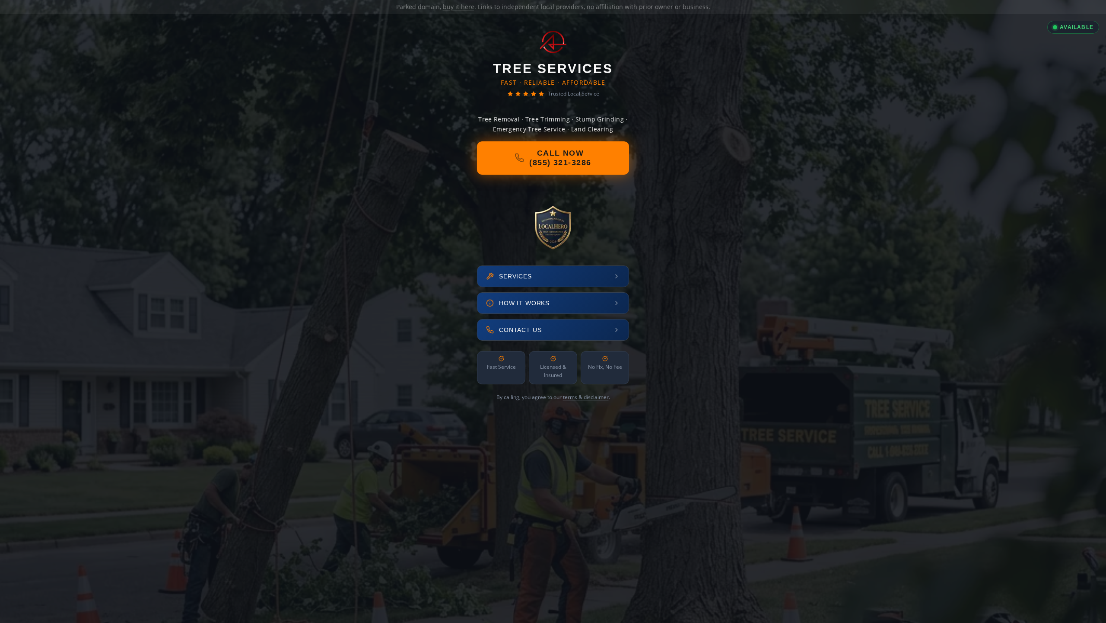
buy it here (458, 7)
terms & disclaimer (586, 397)
